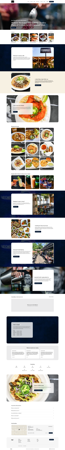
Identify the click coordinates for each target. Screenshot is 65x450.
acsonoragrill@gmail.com (39, 430)
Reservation (37, 1)
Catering (41, 1)
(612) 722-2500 (38, 429)
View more (13, 355)
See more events (51, 296)
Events (38, 440)
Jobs (37, 441)
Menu (34, 1)
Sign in (47, 1)
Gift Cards (29, 441)
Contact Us (19, 442)
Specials (31, 1)
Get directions (50, 426)
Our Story (19, 441)
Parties (28, 1)
